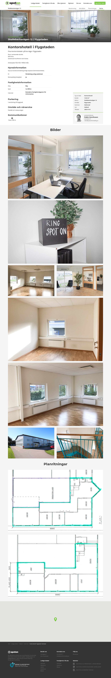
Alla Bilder (82, 8)
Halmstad (42, 663)
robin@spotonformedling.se (91, 120)
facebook (76, 654)
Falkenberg (43, 665)
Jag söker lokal (99, 3)
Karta (101, 8)
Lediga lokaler (35, 3)
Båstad (42, 671)
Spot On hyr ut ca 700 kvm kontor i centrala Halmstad (88, 663)
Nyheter (71, 3)
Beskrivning (72, 8)
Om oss (78, 3)
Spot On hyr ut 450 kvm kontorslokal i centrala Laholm (88, 667)
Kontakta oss (88, 3)
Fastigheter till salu (48, 3)
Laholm (42, 667)
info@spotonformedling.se (63, 656)
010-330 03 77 (60, 654)
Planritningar (92, 8)
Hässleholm (43, 669)
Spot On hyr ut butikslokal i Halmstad (84, 670)
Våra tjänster (61, 3)
